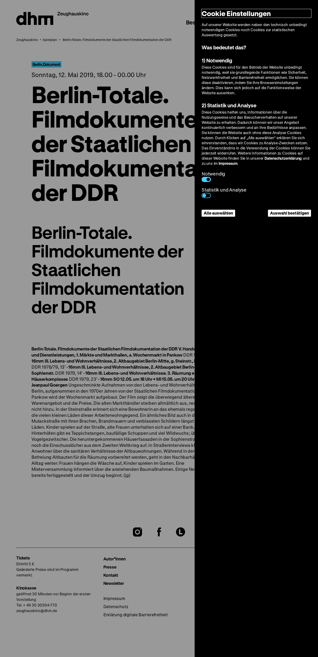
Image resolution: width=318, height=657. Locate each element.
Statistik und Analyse (224, 189)
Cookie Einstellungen (236, 13)
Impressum (228, 163)
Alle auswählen (218, 213)
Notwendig (213, 173)
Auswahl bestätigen (289, 213)
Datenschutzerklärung (283, 158)
